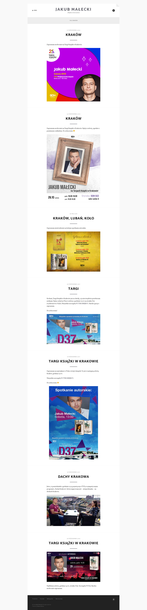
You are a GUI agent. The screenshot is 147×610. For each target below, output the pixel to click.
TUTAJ (88, 586)
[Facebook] (113, 10)
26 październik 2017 (73, 284)
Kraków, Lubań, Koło (73, 218)
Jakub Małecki (74, 9)
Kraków (73, 35)
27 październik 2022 (73, 30)
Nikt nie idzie (59, 599)
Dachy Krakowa (73, 477)
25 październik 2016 (73, 539)
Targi (73, 289)
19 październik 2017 (73, 357)
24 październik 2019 (73, 114)
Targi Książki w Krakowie (73, 361)
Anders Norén (40, 606)
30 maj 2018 (73, 214)
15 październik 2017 (73, 472)
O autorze (34, 599)
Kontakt (42, 599)
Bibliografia (50, 599)
